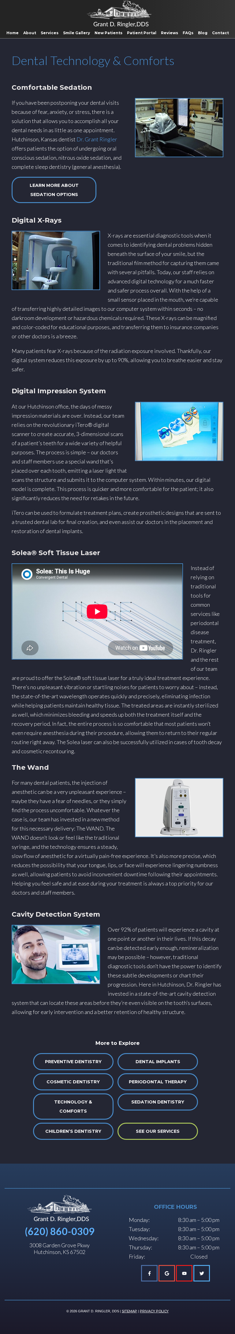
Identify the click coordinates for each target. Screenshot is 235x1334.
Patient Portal (141, 33)
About (29, 33)
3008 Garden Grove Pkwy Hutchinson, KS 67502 (59, 1248)
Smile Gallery (76, 33)
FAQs (188, 33)
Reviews (169, 33)
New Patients (108, 33)
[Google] (167, 1273)
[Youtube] (184, 1273)
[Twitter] (201, 1273)
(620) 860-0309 (60, 1231)
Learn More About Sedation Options (54, 190)
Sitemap (129, 1311)
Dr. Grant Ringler (96, 139)
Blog (202, 33)
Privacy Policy (154, 1311)
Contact (220, 33)
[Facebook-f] (149, 1273)
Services (49, 33)
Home (12, 33)
